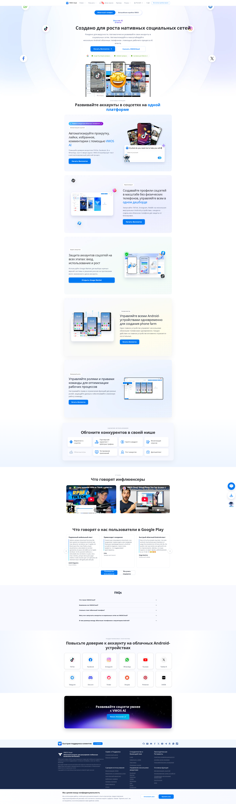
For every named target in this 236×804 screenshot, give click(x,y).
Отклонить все (149, 797)
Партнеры (119, 3)
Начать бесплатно (80, 161)
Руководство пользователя (109, 572)
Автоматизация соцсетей (162, 771)
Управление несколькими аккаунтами (162, 777)
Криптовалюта (110, 784)
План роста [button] (91, 3)
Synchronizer (158, 780)
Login (148, 3)
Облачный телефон (105, 13)
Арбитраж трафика (111, 779)
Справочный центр (111, 755)
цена (100, 3)
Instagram (133, 787)
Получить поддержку (127, 572)
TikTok (132, 779)
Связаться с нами (135, 759)
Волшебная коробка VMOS (128, 13)
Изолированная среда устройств (164, 773)
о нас (131, 757)
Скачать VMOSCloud (131, 49)
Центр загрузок (109, 3)
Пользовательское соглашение (164, 762)
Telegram (133, 777)
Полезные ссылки (135, 765)
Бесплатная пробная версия (160, 3)
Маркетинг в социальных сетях (115, 773)
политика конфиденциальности (164, 757)
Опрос (107, 787)
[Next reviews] (170, 551)
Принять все (166, 797)
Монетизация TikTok (111, 771)
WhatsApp (133, 781)
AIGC (155, 783)
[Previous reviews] (66, 551)
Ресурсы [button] (126, 3)
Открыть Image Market (92, 280)
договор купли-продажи (162, 759)
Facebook (132, 773)
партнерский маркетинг (113, 776)
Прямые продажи (111, 781)
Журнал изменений (111, 757)
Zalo (131, 783)
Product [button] (82, 3)
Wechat (132, 775)
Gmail (131, 785)
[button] (138, 3)
